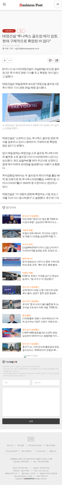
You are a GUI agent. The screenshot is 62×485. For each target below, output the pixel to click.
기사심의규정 (41, 451)
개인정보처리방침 (34, 445)
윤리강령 (20, 445)
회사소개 (10, 445)
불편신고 (53, 451)
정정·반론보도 (26, 451)
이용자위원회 (50, 445)
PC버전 (31, 439)
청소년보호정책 (11, 451)
